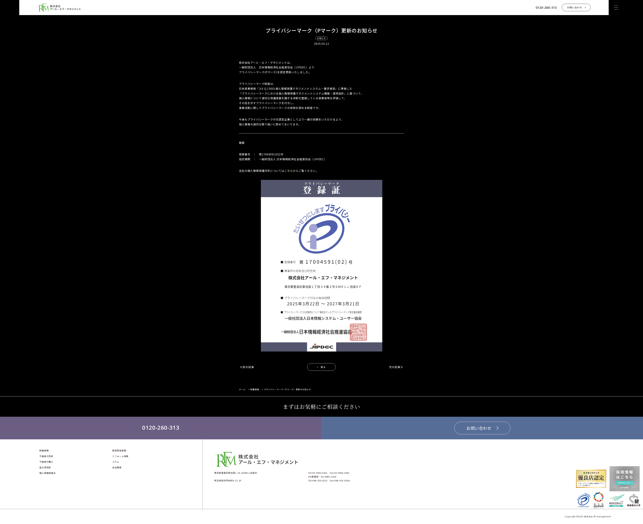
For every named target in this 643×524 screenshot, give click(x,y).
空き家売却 (45, 467)
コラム (115, 461)
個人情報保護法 (47, 473)
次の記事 (394, 367)
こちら (288, 171)
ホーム (242, 389)
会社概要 (117, 467)
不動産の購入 (46, 461)
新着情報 (254, 389)
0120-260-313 (546, 8)
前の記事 (248, 367)
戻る (323, 367)
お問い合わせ (574, 7)
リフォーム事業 (120, 456)
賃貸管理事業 (119, 450)
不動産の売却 (46, 456)
